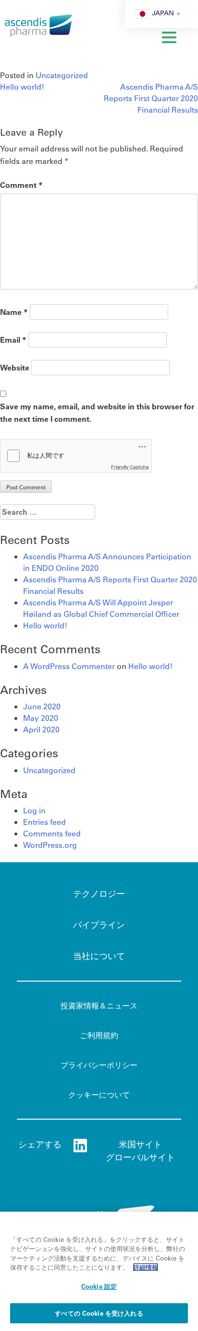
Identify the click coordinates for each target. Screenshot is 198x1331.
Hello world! (22, 86)
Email (13, 340)
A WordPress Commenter (69, 666)
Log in (34, 810)
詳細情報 (145, 1267)
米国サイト (140, 1144)
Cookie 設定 (99, 1286)
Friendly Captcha (130, 467)
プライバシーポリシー (99, 1065)
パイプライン (99, 924)
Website (14, 367)
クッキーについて (99, 1094)
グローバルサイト (140, 1157)
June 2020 (42, 706)
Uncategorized (62, 75)
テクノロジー (99, 893)
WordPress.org (50, 845)
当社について (99, 955)
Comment (21, 185)
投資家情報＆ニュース (99, 1005)
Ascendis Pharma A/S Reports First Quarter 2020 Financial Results (151, 98)
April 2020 (41, 729)
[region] (99, 1271)
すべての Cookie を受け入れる (99, 1313)
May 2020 (40, 718)
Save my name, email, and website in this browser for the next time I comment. (97, 412)
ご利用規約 (99, 1035)
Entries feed (44, 822)
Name (14, 312)
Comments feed (52, 833)
